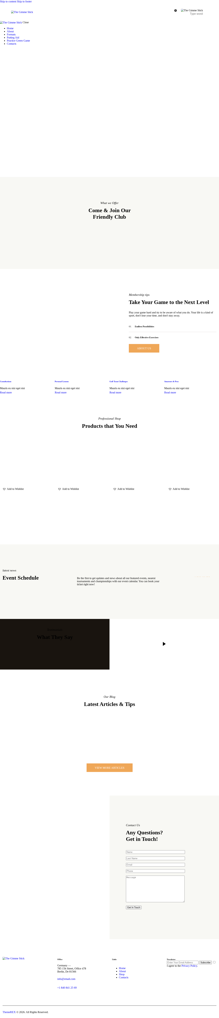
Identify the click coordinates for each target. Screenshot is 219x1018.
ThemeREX (9, 1012)
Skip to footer (24, 1)
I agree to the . (182, 965)
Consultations (5, 381)
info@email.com (66, 978)
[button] (13, 489)
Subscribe (205, 962)
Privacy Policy (189, 965)
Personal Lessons (62, 381)
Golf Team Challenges (119, 381)
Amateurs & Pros (171, 381)
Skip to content (8, 1)
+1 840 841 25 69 (67, 987)
